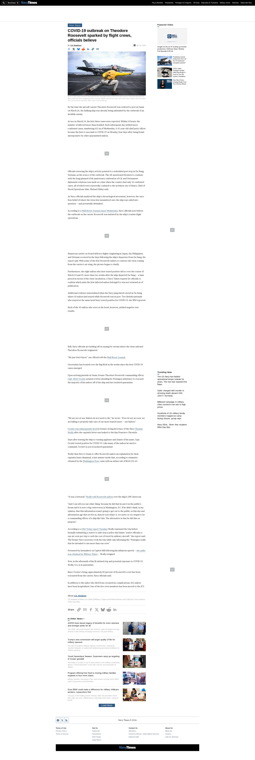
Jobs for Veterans (171, 737)
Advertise (132, 731)
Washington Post (91, 461)
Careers (168, 734)
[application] (172, 36)
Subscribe (96, 731)
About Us (168, 731)
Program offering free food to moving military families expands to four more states (92, 674)
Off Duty (196, 3)
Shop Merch (96, 740)
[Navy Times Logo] (29, 2)
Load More (106, 705)
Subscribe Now (246, 3)
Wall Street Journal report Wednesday (100, 210)
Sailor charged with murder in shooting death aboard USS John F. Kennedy (170, 393)
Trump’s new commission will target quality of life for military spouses (91, 641)
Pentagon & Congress (183, 3)
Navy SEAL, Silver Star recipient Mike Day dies (172, 426)
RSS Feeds (96, 737)
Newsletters (96, 734)
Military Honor (225, 3)
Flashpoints (169, 3)
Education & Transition (209, 3)
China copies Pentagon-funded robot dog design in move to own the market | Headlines (179, 72)
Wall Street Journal (116, 357)
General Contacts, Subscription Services (144, 734)
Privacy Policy (61, 731)
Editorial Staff (134, 737)
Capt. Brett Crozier (76, 379)
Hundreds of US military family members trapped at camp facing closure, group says (171, 416)
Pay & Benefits (157, 3)
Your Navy (75, 25)
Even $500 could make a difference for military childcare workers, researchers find (93, 690)
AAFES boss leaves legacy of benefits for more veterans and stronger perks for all (93, 624)
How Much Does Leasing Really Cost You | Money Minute (179, 82)
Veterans (235, 3)
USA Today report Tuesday (94, 529)
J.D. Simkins (75, 45)
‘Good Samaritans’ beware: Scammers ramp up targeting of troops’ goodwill (93, 657)
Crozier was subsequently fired (83, 429)
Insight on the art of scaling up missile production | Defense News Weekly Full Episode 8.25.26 (172, 49)
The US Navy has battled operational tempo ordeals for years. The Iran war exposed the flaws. (172, 380)
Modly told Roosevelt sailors (99, 496)
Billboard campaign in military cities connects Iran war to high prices (171, 404)
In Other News (75, 619)
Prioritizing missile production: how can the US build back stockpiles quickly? (179, 60)
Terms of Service (62, 734)
